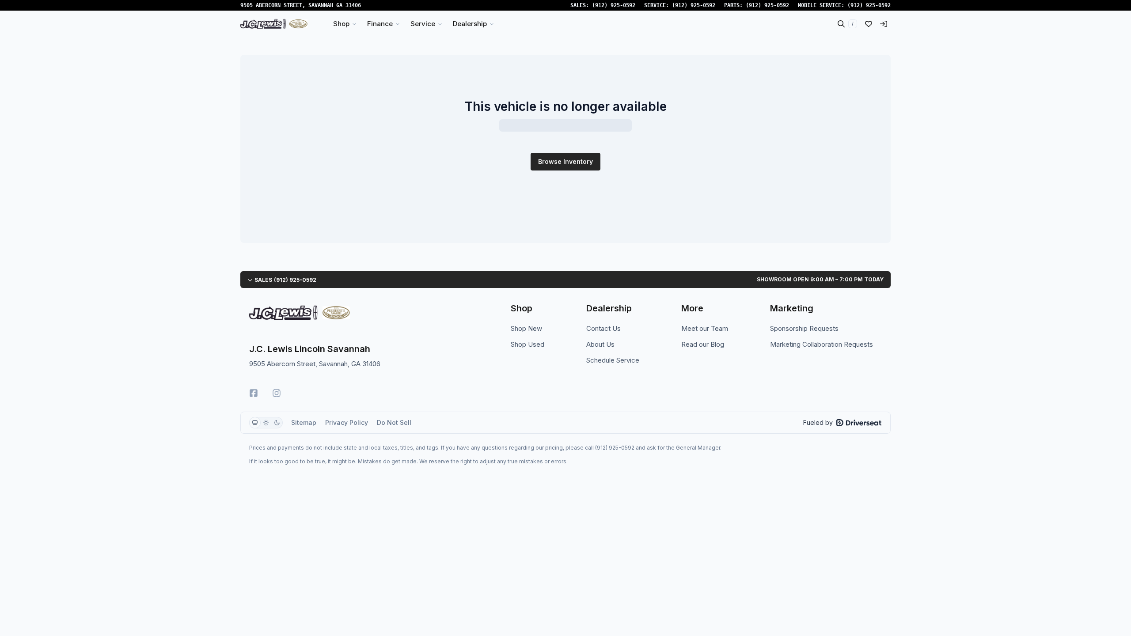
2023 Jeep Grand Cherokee (446, 331)
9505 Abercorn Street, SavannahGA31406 (300, 5)
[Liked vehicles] (869, 24)
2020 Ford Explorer (614, 331)
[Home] (273, 24)
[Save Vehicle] (551, 207)
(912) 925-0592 (613, 5)
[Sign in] (884, 24)
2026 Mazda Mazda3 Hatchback (446, 493)
